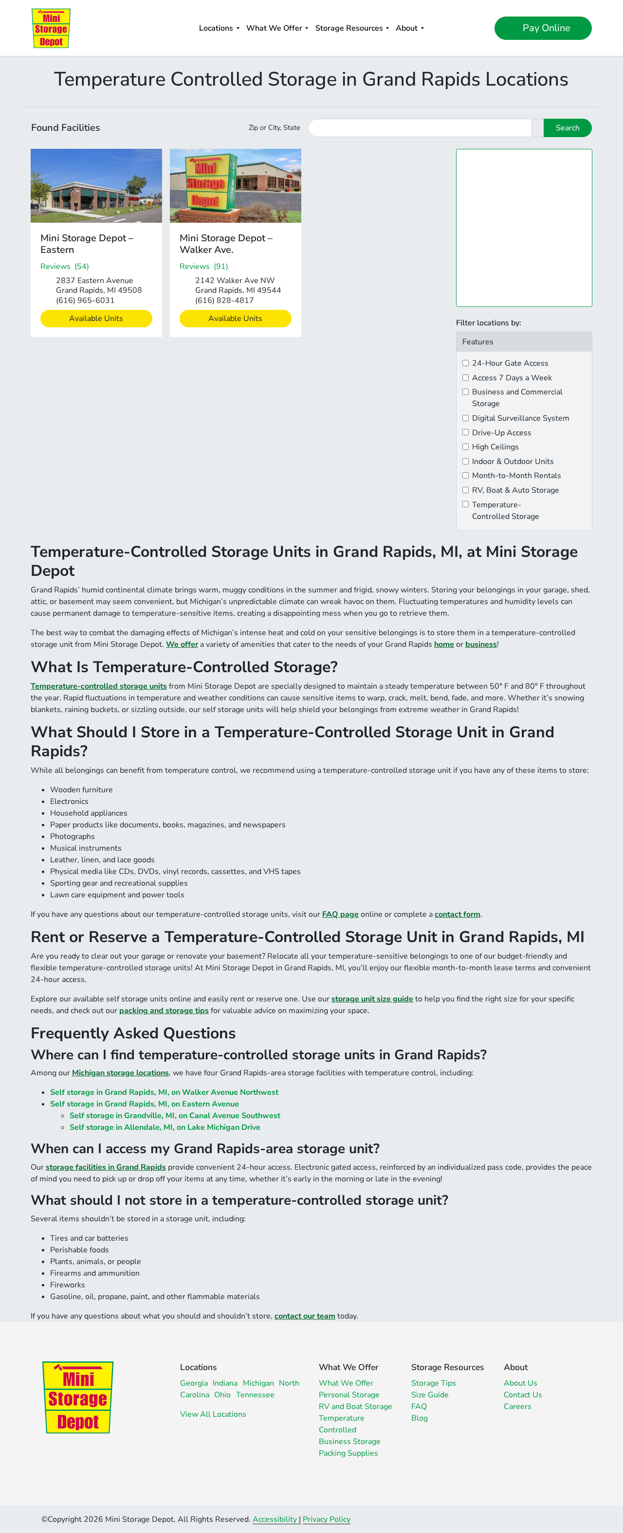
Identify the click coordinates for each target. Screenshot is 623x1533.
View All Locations (213, 1414)
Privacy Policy (326, 1519)
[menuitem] (219, 28)
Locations (216, 28)
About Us (520, 1383)
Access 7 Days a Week (512, 378)
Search (568, 128)
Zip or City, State (274, 127)
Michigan (258, 1383)
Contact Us (523, 1395)
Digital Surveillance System (520, 418)
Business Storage (350, 1441)
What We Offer (274, 28)
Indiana (225, 1383)
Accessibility (275, 1519)
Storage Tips (433, 1383)
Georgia (194, 1383)
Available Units (96, 318)
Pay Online (545, 28)
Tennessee (255, 1395)
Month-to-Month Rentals (516, 475)
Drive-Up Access (501, 433)
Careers (517, 1406)
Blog (419, 1418)
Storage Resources (349, 28)
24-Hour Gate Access (510, 363)
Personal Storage (349, 1395)
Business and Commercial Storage (517, 398)
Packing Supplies (348, 1453)
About (407, 28)
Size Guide (430, 1395)
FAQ (419, 1406)
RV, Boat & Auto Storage (515, 490)
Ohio (222, 1395)
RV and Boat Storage (355, 1406)
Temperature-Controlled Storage (505, 510)
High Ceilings (495, 447)
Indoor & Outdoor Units (513, 461)
